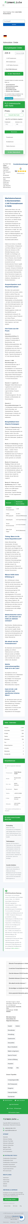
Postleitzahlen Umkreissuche (10, 1162)
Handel (10, 1026)
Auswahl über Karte (14, 115)
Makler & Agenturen (13, 1051)
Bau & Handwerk (12, 1047)
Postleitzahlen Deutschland (9, 1158)
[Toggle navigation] (3, 5)
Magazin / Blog (6, 1147)
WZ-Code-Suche (7, 1170)
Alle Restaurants (12, 1084)
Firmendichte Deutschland (9, 1166)
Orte (13, 12)
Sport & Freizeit (12, 1055)
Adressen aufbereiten (8, 1143)
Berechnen (14, 132)
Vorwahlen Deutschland (9, 1164)
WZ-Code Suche (7, 1149)
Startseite (5, 1137)
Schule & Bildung (13, 1059)
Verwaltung (11, 1034)
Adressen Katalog (7, 1139)
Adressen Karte (7, 1206)
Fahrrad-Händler (12, 1092)
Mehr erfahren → (16, 948)
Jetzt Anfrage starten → (11, 1199)
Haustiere (10, 1063)
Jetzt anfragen (8, 98)
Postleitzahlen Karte (8, 1160)
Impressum (6, 1177)
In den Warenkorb (14, 74)
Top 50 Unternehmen (8, 1168)
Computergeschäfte (13, 1080)
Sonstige (10, 1067)
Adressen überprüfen (8, 1145)
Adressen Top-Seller (8, 1141)
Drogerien (10, 1088)
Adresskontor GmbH (17, 1216)
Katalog (9, 12)
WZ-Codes (15, 1206)
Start (4, 12)
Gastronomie (11, 1038)
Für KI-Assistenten (7, 1151)
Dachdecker (11, 1096)
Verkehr (17, 1026)
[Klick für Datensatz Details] (22, 111)
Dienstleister (11, 1030)
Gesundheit (11, 1042)
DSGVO (5, 1183)
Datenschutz (6, 1179)
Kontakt (5, 1185)
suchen (14, 24)
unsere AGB (6, 1181)
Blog (21, 1206)
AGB (18, 1222)
